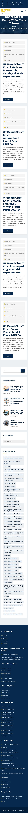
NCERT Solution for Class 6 (7, 722)
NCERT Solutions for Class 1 (11, 558)
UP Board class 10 (18, 602)
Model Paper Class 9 (6, 676)
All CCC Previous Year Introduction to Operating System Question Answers (13, 457)
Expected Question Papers (7, 755)
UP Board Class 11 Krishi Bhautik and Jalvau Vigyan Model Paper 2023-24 (13, 203)
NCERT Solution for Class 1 (7, 735)
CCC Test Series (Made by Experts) (9, 750)
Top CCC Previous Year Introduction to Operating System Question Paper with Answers (13, 586)
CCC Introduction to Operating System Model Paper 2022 (13, 470)
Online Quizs (21, 4)
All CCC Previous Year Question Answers (12, 462)
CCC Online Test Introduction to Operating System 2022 (12, 490)
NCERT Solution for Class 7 (7, 720)
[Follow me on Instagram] (2, 6)
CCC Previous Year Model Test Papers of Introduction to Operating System (13, 517)
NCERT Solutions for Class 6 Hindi (12, 567)
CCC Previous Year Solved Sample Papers (12, 537)
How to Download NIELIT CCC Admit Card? (10, 744)
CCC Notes (4, 747)
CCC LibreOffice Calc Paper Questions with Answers (13, 773)
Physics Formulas (6, 787)
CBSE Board (7, 466)
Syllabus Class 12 (5, 690)
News (17, 3)
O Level (6, 579)
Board (21, 3)
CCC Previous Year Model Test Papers (13, 514)
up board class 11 (8, 608)
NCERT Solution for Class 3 (7, 730)
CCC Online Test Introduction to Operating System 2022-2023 (12, 494)
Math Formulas (5, 784)
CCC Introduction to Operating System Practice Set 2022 (13, 479)
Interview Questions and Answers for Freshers (11, 798)
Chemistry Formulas (6, 782)
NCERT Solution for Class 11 (8, 709)
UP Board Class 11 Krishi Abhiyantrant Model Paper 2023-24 (13, 138)
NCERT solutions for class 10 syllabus (13, 576)
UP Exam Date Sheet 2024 (7, 678)
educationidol (8, 46)
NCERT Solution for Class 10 (8, 712)
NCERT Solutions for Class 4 (8, 728)
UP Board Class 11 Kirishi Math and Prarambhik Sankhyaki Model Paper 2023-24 (13, 70)
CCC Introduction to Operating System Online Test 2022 (13, 474)
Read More (8, 99)
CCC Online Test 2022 (9, 486)
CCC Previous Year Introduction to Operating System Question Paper (12, 510)
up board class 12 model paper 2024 (13, 614)
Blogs (13, 3)
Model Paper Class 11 (10, 54)
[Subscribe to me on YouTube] (2, 4)
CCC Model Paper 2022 (9, 483)
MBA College (4, 641)
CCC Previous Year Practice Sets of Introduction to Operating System (13, 525)
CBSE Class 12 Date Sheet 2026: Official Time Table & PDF (16, 412)
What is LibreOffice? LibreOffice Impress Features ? (12, 765)
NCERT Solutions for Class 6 (11, 564)
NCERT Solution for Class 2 (7, 733)
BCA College (4, 638)
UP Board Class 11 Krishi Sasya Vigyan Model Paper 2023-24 (13, 331)
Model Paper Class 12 (6, 668)
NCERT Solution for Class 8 (7, 717)
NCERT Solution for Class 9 (7, 714)
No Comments (8, 50)
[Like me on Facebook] (2, 1)
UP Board (6, 596)
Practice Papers (8, 582)
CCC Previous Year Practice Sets (12, 521)
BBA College (4, 635)
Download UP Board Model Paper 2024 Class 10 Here (13, 542)
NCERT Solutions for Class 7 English (13, 573)
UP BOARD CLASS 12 (9, 611)
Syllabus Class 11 (5, 692)
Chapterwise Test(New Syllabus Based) (10, 752)
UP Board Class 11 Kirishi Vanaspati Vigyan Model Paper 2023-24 (13, 268)
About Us (9, 4)
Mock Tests (7, 555)
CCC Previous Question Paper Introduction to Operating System (12, 505)
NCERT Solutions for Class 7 (11, 570)
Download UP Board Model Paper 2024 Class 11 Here (13, 547)
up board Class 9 (8, 602)
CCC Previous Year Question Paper (12, 529)
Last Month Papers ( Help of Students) (10, 758)
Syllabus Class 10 (5, 695)
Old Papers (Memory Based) (8, 763)
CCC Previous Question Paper (11, 501)
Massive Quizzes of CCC (7, 760)
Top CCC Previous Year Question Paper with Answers (13, 592)
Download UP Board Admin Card (8, 681)
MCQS (3, 801)
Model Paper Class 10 (6, 673)
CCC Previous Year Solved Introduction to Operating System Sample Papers (13, 533)
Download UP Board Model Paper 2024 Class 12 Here (13, 551)
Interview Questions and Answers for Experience (12, 796)
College (9, 3)
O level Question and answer (16, 579)
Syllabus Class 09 (5, 698)
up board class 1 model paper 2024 (12, 599)
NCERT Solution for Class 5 (7, 725)
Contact (15, 4)
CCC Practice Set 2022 (9, 498)
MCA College (4, 643)
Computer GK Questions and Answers (10, 654)
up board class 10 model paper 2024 (13, 605)
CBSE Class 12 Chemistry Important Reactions (17, 422)
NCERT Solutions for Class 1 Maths (13, 561)
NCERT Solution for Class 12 (8, 707)
